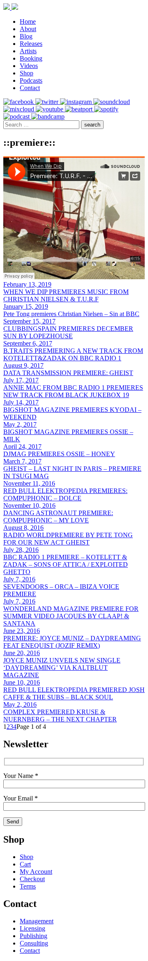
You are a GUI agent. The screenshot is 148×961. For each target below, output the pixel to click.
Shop (26, 73)
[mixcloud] (19, 109)
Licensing (32, 928)
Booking (31, 58)
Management (36, 921)
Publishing (33, 935)
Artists (28, 50)
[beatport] (79, 109)
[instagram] (76, 101)
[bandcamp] (48, 116)
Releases (31, 43)
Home (28, 21)
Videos (29, 65)
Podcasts (31, 80)
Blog (26, 36)
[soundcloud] (111, 101)
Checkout (32, 878)
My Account (36, 871)
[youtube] (50, 109)
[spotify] (106, 109)
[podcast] (17, 116)
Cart (25, 864)
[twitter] (47, 101)
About (28, 28)
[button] (92, 124)
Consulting (34, 943)
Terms (28, 886)
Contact (30, 87)
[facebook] (19, 101)
